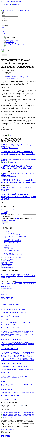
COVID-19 (7, 231)
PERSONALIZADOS (22, 332)
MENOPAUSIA (5, 357)
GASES (22, 355)
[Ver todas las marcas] (7, 267)
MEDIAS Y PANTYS (7, 376)
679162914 (5, 436)
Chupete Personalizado (11, 274)
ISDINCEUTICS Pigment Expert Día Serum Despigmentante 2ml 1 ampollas (18, 152)
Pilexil (29, 276)
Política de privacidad (13, 283)
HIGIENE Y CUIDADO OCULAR (25, 384)
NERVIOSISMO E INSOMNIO (19, 357)
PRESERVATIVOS (6, 392)
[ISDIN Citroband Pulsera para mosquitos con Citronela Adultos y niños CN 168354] (18, 189)
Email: (4, 14)
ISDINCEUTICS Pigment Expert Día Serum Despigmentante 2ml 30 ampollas (18, 181)
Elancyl (30, 274)
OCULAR (9, 324)
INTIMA (29, 323)
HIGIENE (7, 238)
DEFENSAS (4, 355)
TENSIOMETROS (6, 378)
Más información (9, 429)
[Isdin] (10, 135)
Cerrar (4, 27)
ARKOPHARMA (17, 360)
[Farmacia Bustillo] (12, 1)
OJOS (24, 308)
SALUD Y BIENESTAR (11, 242)
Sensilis (3, 277)
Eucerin (3, 276)
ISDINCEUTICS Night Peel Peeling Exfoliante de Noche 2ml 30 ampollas (17, 167)
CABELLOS (10, 308)
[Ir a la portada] (6, 288)
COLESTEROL (25, 353)
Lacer (25, 276)
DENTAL (4, 323)
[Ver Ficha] (4, 148)
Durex (26, 274)
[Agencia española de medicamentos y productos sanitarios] (17, 412)
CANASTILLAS (16, 335)
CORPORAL (10, 309)
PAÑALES (23, 334)
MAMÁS (3, 335)
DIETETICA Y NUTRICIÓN (12, 241)
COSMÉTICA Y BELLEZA (12, 234)
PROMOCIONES (9, 251)
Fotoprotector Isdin (11, 276)
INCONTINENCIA (15, 368)
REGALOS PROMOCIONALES (13, 255)
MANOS (3, 308)
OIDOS (14, 324)
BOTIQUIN (15, 369)
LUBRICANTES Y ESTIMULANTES (23, 392)
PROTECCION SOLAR (8, 331)
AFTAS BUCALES (19, 352)
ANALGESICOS (30, 352)
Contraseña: (6, 19)
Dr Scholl (20, 274)
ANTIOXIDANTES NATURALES (11, 353)
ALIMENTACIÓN (20, 331)
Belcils (2, 274)
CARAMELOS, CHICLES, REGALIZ (23, 344)
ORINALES (15, 378)
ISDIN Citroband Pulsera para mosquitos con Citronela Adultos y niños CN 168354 (18, 196)
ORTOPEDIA (8, 245)
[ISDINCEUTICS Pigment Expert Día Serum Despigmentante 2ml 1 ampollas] (18, 146)
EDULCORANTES (6, 344)
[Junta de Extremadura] (7, 417)
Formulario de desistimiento (21, 285)
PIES (15, 308)
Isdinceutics (20, 276)
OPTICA (6, 247)
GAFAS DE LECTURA (8, 384)
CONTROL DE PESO (7, 345)
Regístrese (5, 33)
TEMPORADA (8, 253)
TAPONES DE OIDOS (7, 366)
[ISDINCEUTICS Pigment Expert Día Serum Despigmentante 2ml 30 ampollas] (18, 175)
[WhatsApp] (11, 4)
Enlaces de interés (9, 285)
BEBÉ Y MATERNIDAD (11, 239)
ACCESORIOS (5, 334)
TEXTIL (8, 335)
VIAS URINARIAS (22, 358)
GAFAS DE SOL (5, 386)
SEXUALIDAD (8, 248)
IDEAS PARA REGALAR (11, 250)
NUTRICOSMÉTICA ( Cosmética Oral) (12, 316)
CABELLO (23, 323)
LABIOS (19, 308)
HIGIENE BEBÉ (15, 334)
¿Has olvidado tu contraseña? (10, 31)
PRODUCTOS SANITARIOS (12, 244)
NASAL (3, 324)
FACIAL (16, 309)
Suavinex (8, 277)
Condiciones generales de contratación (25, 282)
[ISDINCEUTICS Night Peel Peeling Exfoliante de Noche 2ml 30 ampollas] (18, 160)
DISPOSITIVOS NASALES (27, 369)
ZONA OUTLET (9, 233)
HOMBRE (22, 309)
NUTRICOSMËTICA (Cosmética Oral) (15, 236)
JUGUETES (29, 334)
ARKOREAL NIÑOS (28, 360)
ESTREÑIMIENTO (14, 355)
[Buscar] (3, 49)
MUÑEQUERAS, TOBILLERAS (22, 376)
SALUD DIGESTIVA (7, 352)
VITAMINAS (25, 342)
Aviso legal (4, 283)
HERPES (27, 355)
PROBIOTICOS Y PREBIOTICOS (11, 342)
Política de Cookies (24, 283)
